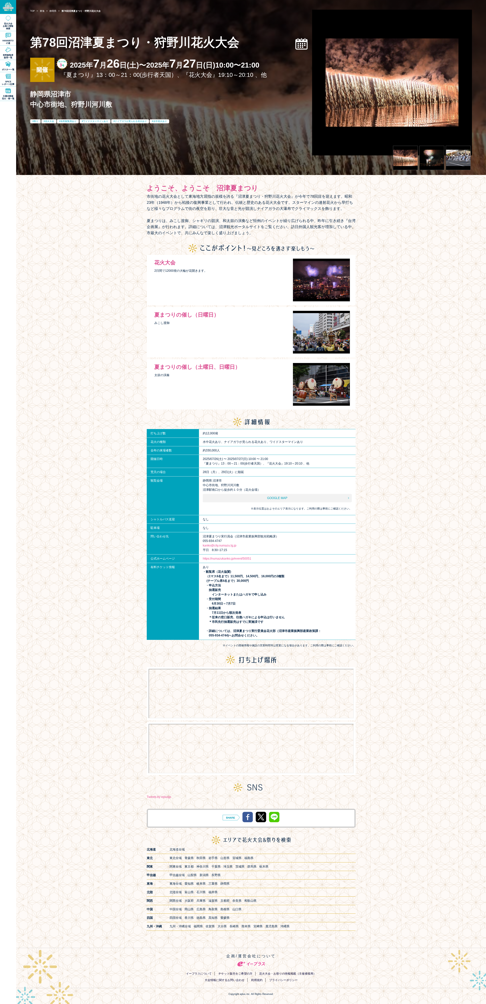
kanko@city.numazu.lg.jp (219, 545)
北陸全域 (176, 892)
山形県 (225, 858)
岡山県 (189, 909)
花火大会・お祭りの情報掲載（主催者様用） (287, 973)
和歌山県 (250, 900)
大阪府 (189, 900)
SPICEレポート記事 (8, 82)
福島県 (248, 858)
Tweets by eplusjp (159, 796)
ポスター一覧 (8, 69)
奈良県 (236, 900)
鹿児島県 (271, 926)
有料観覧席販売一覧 (8, 56)
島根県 (225, 909)
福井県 (213, 892)
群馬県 (251, 866)
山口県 (236, 909)
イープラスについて (199, 973)
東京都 (189, 866)
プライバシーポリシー (283, 980)
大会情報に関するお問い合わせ (225, 980)
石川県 (201, 892)
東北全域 (176, 858)
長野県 (216, 875)
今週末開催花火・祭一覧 (8, 97)
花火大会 (49, 121)
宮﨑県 (258, 926)
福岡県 (198, 926)
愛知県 (189, 883)
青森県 (189, 858)
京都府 (225, 900)
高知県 (213, 917)
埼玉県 (228, 866)
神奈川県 (202, 866)
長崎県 (234, 926)
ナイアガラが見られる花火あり (131, 121)
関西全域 (176, 900)
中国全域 (176, 909)
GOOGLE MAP (277, 498)
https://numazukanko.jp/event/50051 (227, 558)
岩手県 (213, 858)
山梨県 (192, 875)
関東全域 (176, 866)
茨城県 (240, 866)
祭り (36, 121)
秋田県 (201, 858)
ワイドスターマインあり (95, 121)
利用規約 (257, 980)
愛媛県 (225, 917)
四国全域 (176, 917)
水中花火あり (160, 121)
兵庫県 (201, 900)
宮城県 (236, 858)
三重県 (213, 883)
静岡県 (225, 883)
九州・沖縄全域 (180, 926)
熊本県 (246, 926)
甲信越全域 (177, 875)
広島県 (201, 909)
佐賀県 (210, 926)
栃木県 (263, 866)
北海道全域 (177, 849)
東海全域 (176, 883)
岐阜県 (201, 883)
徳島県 (201, 917)
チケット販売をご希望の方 (235, 973)
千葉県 (216, 866)
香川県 (189, 917)
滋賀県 (213, 900)
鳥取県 (213, 909)
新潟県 (204, 875)
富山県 (189, 892)
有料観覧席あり (69, 121)
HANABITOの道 (8, 41)
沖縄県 (285, 926)
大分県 (222, 926)
